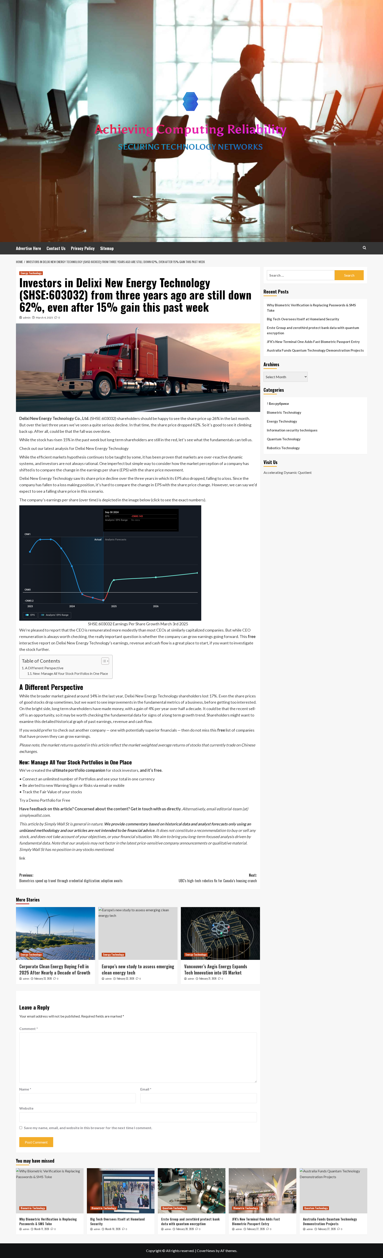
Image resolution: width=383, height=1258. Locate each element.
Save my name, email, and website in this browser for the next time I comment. (88, 1128)
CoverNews (206, 1250)
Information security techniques (292, 430)
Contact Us (56, 248)
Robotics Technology (283, 448)
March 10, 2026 (113, 1229)
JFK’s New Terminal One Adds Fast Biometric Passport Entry (313, 342)
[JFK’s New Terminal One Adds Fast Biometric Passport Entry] (262, 1190)
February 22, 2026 (125, 978)
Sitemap (107, 248)
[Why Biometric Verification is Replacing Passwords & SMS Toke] (50, 1190)
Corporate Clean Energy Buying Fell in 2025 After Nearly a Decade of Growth (54, 969)
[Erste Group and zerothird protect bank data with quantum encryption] (191, 1190)
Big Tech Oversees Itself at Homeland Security (303, 319)
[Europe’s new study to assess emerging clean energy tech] (138, 933)
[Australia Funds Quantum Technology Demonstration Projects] (333, 1190)
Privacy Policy (83, 248)
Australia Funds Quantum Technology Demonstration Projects (315, 350)
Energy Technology (31, 273)
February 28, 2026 (185, 1229)
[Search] (364, 248)
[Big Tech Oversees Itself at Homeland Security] (120, 1190)
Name (25, 1089)
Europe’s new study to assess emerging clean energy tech (138, 969)
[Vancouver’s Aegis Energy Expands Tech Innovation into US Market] (220, 933)
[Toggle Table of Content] (103, 661)
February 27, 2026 (256, 1229)
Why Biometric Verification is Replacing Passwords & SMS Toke (311, 307)
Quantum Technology (284, 439)
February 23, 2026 (43, 978)
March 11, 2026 (41, 1229)
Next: (218, 878)
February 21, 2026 (208, 978)
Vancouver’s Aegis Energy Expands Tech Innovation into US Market (215, 969)
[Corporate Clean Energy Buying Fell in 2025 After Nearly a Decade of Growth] (55, 933)
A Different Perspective (44, 668)
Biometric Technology (284, 412)
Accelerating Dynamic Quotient (288, 472)
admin (27, 317)
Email (145, 1089)
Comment (28, 1028)
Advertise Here (28, 248)
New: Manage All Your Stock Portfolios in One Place (70, 673)
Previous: (71, 878)
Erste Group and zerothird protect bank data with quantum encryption (313, 330)
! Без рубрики (278, 404)
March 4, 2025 (44, 317)
